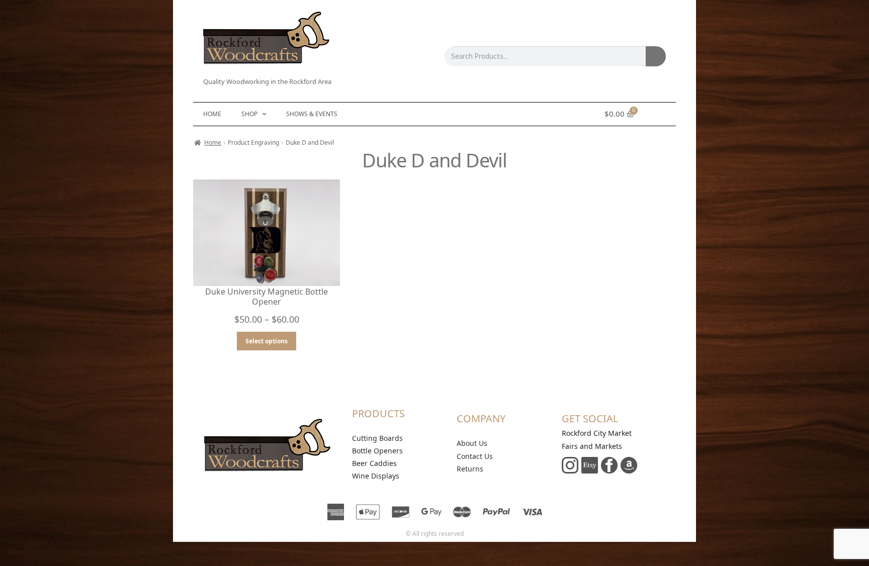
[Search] (656, 56)
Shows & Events (311, 114)
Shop (249, 114)
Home (212, 114)
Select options (266, 341)
